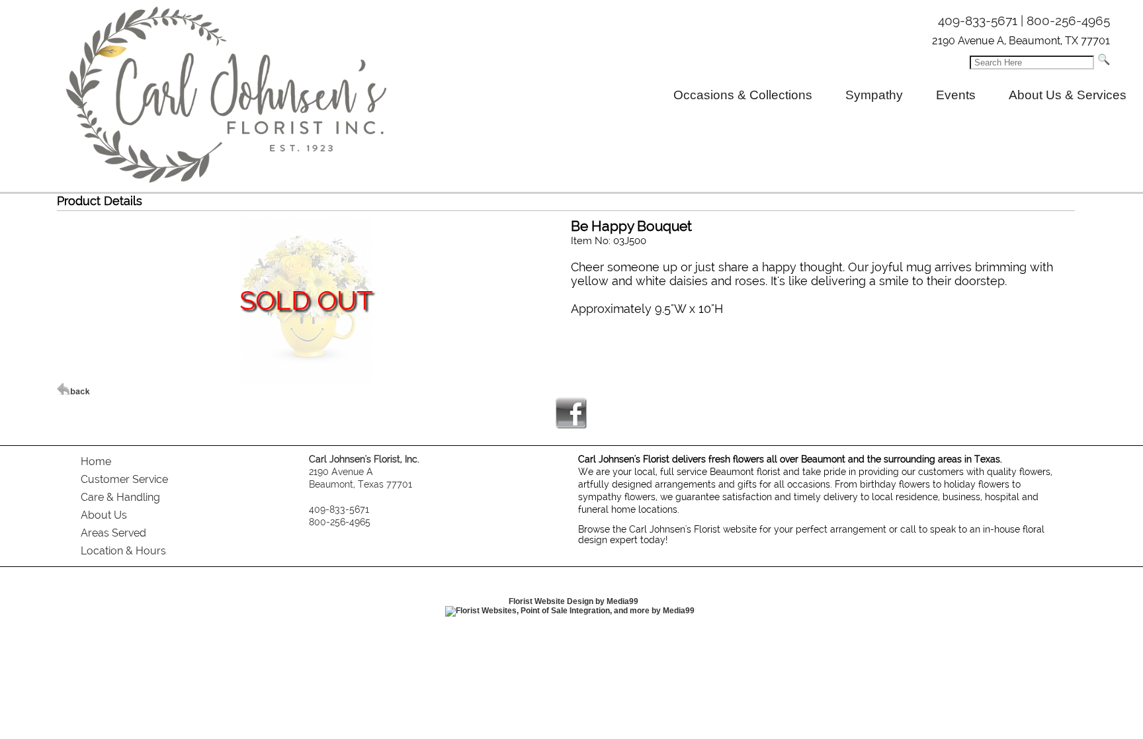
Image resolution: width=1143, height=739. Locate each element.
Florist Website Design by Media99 (573, 601)
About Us (104, 515)
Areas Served (113, 533)
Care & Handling (120, 497)
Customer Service (124, 479)
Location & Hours (123, 550)
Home (96, 461)
